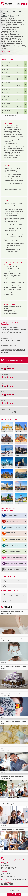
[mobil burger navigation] (18, 4)
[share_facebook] (12, 894)
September (23, 580)
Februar (17, 595)
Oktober (10, 586)
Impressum (21, 891)
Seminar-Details (5, 51)
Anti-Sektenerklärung (16, 888)
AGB (7, 888)
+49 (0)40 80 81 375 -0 (9, 867)
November (17, 586)
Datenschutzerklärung (10, 891)
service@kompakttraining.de (18, 879)
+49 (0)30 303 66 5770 (9, 876)
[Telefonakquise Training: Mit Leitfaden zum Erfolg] (22, 4)
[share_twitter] (16, 894)
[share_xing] (8, 894)
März (23, 595)
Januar (10, 595)
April (10, 600)
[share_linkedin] (19, 894)
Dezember (23, 586)
